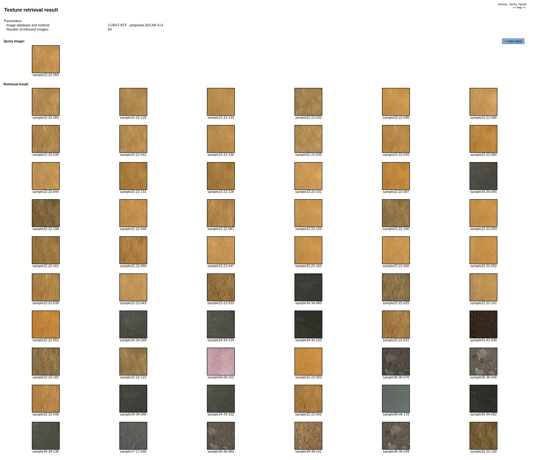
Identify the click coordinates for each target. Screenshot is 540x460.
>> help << (519, 7)
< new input (513, 41)
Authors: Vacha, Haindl (512, 4)
